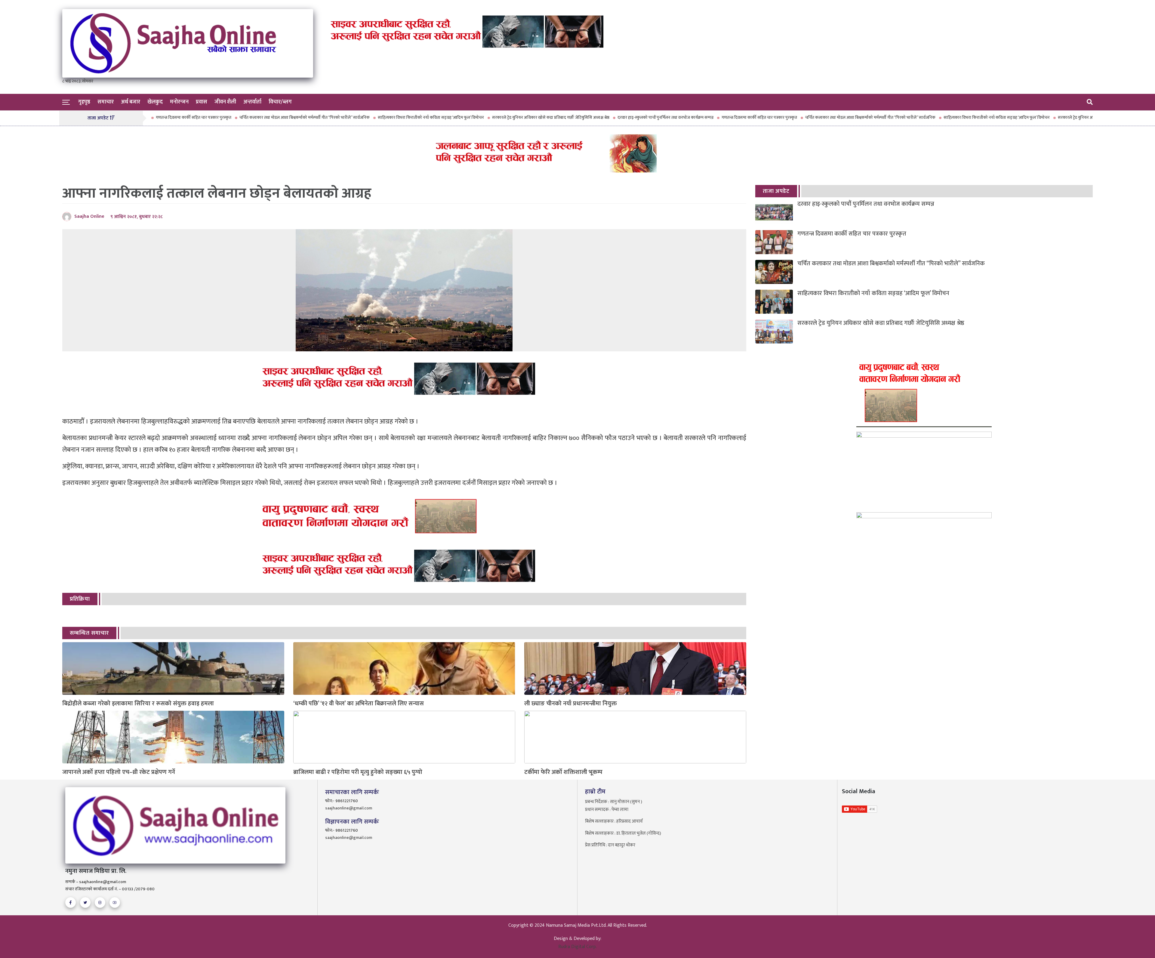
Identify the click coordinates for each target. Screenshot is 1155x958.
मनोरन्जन (179, 101)
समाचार (105, 101)
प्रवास (201, 101)
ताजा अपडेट (776, 191)
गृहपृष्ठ (84, 101)
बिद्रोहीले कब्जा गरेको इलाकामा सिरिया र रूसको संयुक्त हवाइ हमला (138, 703)
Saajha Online (89, 216)
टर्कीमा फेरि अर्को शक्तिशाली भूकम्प (563, 772)
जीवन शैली (225, 101)
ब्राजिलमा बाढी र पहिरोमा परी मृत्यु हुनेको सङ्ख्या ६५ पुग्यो (357, 772)
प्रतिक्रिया (80, 599)
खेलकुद (155, 101)
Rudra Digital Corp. (577, 947)
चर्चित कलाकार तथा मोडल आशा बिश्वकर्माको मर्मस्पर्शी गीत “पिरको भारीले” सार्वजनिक (260, 117)
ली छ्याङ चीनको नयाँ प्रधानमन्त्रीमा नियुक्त (570, 703)
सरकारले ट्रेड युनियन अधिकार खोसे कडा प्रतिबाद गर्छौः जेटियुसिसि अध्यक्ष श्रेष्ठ (506, 117)
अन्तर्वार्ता (252, 101)
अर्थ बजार (130, 101)
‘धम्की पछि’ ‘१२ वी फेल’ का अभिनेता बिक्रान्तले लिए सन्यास (358, 703)
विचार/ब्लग (280, 101)
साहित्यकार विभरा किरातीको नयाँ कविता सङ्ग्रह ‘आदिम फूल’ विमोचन (386, 117)
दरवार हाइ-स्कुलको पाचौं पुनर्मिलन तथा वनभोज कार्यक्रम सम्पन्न (621, 117)
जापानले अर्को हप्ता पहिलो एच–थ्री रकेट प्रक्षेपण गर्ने (118, 772)
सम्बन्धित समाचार (89, 633)
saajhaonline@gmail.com (348, 808)
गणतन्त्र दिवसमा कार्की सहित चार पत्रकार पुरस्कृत (715, 117)
